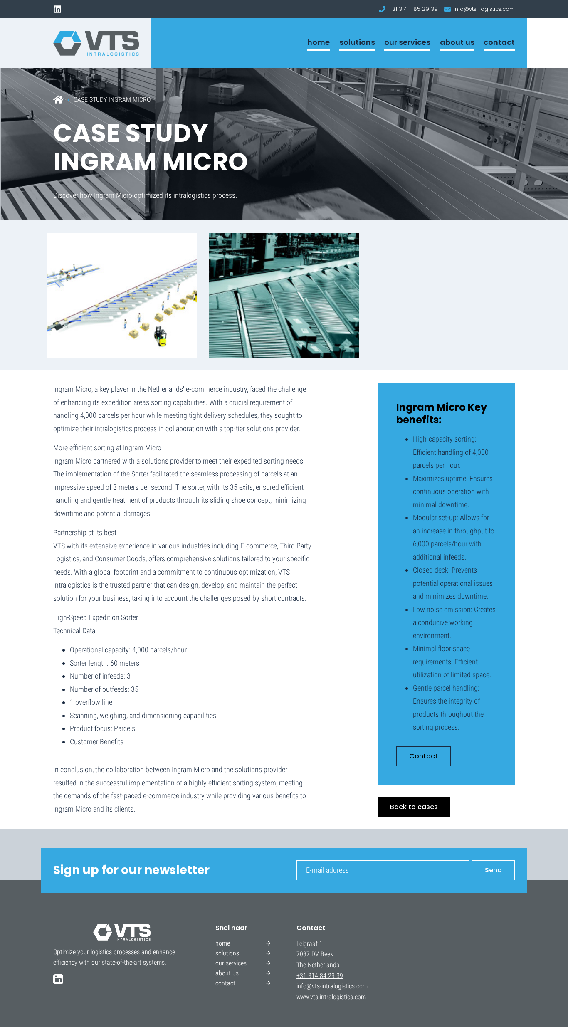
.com (359, 997)
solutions (357, 42)
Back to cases (414, 807)
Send (493, 870)
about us (457, 42)
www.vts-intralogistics (324, 997)
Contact (423, 756)
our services (407, 42)
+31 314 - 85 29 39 (413, 9)
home (318, 42)
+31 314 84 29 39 (319, 976)
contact (499, 42)
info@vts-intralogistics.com (332, 986)
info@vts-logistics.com (484, 9)
